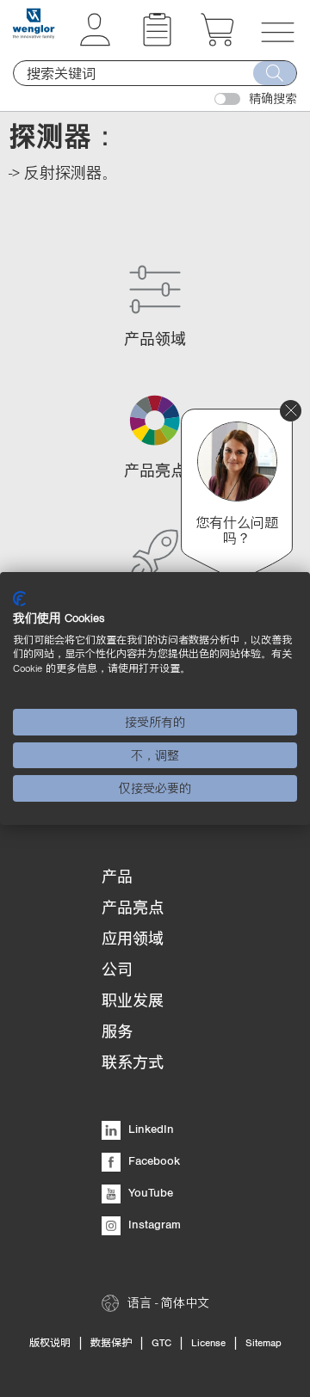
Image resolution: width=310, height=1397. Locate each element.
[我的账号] (95, 41)
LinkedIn (149, 1129)
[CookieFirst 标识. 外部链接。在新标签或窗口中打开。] (19, 598)
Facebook (152, 1160)
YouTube (149, 1192)
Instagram (153, 1224)
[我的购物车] (217, 41)
